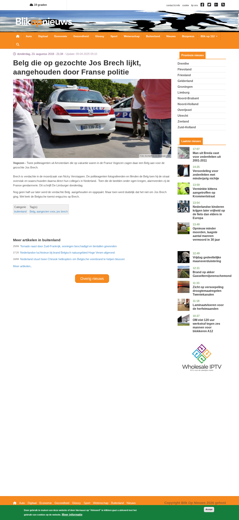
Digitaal (43, 36)
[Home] (44, 22)
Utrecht (183, 115)
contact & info (173, 5)
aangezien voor (46, 211)
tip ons (194, 5)
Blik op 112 (208, 36)
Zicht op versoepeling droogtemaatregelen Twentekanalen (208, 290)
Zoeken (17, 44)
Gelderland (185, 81)
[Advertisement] (92, 258)
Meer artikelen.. (22, 266)
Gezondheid (81, 36)
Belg (32, 211)
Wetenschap (132, 36)
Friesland (184, 75)
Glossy (99, 36)
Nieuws (171, 36)
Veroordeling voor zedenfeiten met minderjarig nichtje (206, 174)
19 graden (40, 4)
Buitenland (153, 36)
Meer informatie (72, 514)
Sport (114, 36)
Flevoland (185, 69)
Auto (29, 36)
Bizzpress (188, 36)
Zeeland (183, 121)
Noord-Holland (188, 104)
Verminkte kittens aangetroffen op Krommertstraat (205, 192)
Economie (60, 36)
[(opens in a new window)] (203, 5)
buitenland (20, 211)
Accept (209, 509)
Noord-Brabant (188, 98)
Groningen (185, 86)
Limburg (184, 92)
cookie (185, 5)
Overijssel (185, 109)
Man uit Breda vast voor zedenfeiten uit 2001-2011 (207, 156)
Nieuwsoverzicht (17, 36)
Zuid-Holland (187, 127)
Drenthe (183, 63)
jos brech (62, 211)
